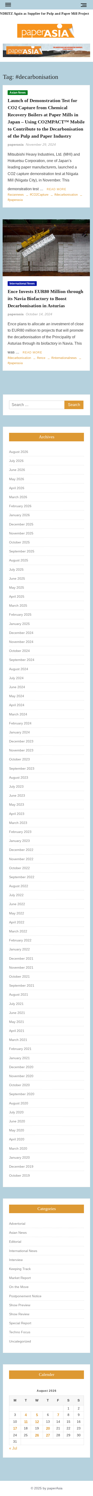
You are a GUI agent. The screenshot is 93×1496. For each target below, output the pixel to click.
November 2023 (21, 750)
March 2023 (18, 823)
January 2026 (19, 515)
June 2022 (17, 904)
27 (48, 1435)
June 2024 (17, 687)
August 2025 (18, 560)
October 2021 (19, 976)
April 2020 (16, 1139)
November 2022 (21, 859)
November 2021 (21, 967)
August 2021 (18, 994)
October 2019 (19, 1175)
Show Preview (19, 1305)
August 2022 (18, 886)
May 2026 (16, 479)
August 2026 (18, 452)
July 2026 (16, 461)
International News (22, 283)
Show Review (19, 1314)
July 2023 (16, 786)
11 (26, 1422)
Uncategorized (20, 1341)
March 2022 (18, 931)
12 (37, 1422)
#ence (41, 358)
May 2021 (16, 1022)
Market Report (20, 1278)
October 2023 (19, 759)
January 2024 (19, 732)
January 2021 (19, 1058)
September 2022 (21, 877)
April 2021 (16, 1031)
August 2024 (18, 669)
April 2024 (16, 705)
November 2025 (21, 533)
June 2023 (17, 795)
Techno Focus (19, 1332)
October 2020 (19, 1085)
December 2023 (21, 741)
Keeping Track (20, 1269)
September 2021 (21, 985)
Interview (16, 1260)
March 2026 (18, 497)
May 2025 (16, 587)
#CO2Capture (39, 194)
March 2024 (18, 714)
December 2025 (21, 524)
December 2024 (21, 633)
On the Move (19, 1287)
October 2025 (19, 542)
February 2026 (20, 506)
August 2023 (18, 777)
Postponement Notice (25, 1296)
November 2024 (21, 642)
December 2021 (21, 958)
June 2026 (17, 470)
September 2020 (21, 1094)
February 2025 (20, 614)
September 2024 (21, 660)
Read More (56, 189)
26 (37, 1435)
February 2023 (20, 832)
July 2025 (16, 569)
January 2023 (19, 841)
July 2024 (16, 678)
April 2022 (16, 922)
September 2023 (21, 768)
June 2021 (17, 1013)
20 (48, 1428)
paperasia (16, 144)
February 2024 (20, 723)
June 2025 (17, 578)
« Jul (13, 1448)
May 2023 (16, 804)
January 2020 (19, 1157)
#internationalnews (64, 358)
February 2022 (20, 940)
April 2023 (16, 814)
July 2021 (16, 1004)
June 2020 (17, 1121)
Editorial (15, 1241)
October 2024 (19, 651)
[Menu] (7, 4)
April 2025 (16, 596)
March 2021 (18, 1040)
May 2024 (16, 696)
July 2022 (16, 895)
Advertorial (17, 1223)
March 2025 (18, 605)
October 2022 (19, 868)
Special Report (20, 1323)
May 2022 (16, 913)
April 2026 (16, 488)
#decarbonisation (66, 194)
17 (15, 1428)
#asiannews (16, 194)
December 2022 (21, 850)
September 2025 (21, 551)
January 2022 (19, 949)
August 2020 (18, 1103)
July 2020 (16, 1112)
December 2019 (21, 1166)
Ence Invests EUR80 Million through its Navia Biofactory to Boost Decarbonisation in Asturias (45, 298)
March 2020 (18, 1148)
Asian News (18, 92)
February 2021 (20, 1049)
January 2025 (19, 624)
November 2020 (21, 1076)
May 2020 (16, 1130)
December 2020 (21, 1067)
